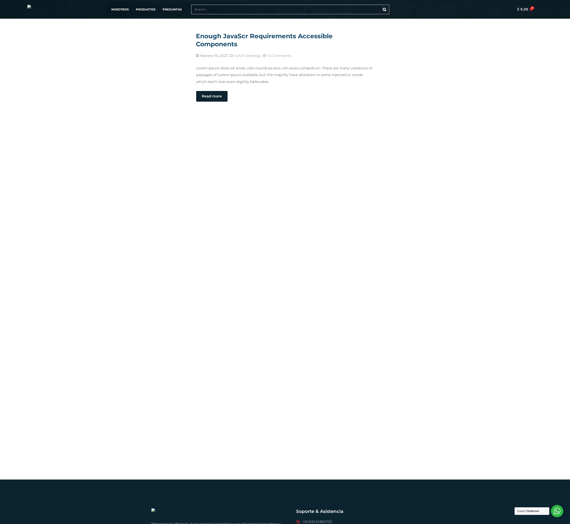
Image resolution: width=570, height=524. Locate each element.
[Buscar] (384, 9)
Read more (212, 96)
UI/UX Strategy (247, 56)
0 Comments (279, 56)
